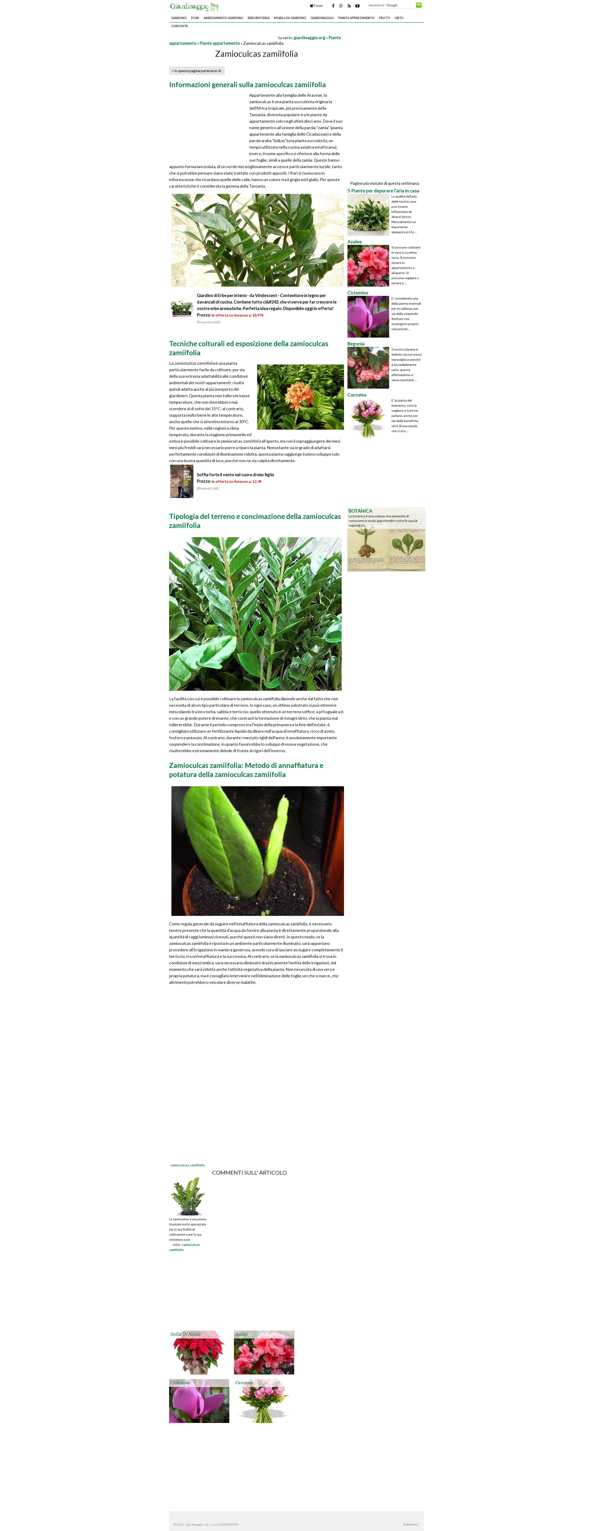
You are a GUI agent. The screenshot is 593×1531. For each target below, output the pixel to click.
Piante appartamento (356, 18)
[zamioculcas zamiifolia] (188, 1195)
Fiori (195, 18)
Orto (399, 18)
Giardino (179, 18)
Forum (318, 5)
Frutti (384, 18)
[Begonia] (369, 368)
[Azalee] (264, 1352)
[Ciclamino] (199, 1400)
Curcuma (244, 1382)
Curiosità (179, 26)
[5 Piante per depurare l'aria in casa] (369, 215)
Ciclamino (180, 1382)
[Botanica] (386, 538)
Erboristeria (259, 18)
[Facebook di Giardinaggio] (333, 5)
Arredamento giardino (223, 18)
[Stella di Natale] (199, 1352)
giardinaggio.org (309, 37)
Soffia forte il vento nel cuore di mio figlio (235, 474)
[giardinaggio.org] (195, 6)
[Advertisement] (223, 37)
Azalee (241, 1334)
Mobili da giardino (290, 18)
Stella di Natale (185, 1334)
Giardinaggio (322, 18)
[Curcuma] (264, 1400)
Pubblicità (410, 1524)
